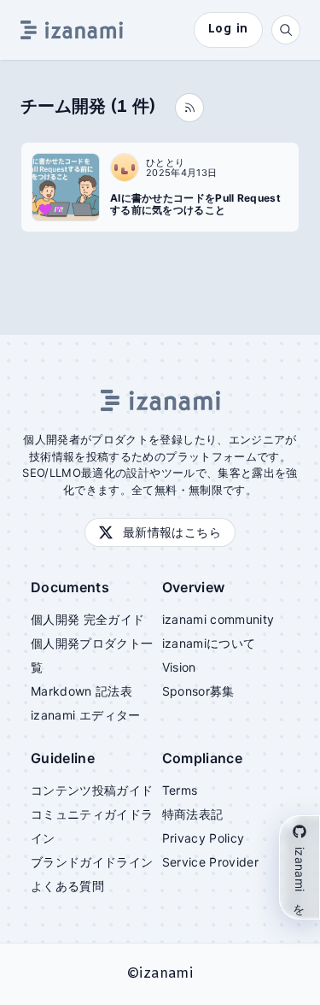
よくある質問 (67, 886)
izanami (165, 974)
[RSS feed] (189, 107)
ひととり (165, 162)
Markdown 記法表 (81, 691)
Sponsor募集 (198, 691)
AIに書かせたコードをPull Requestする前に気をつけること (195, 204)
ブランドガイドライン (92, 862)
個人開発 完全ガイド (88, 619)
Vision (179, 667)
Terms (180, 790)
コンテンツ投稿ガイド (92, 790)
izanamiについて (209, 643)
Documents (70, 587)
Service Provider (210, 862)
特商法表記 (193, 814)
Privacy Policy (203, 838)
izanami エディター (86, 715)
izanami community (218, 619)
